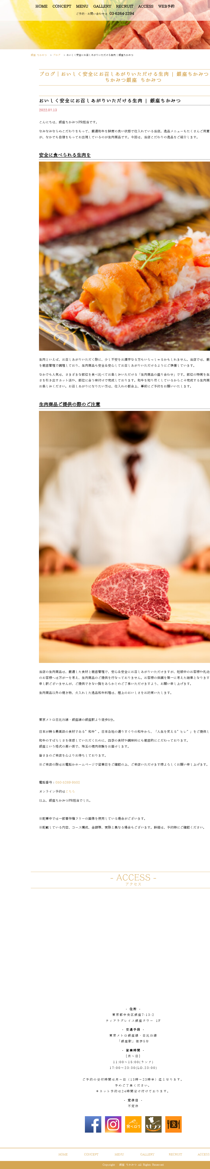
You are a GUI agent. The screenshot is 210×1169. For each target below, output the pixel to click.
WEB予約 (166, 6)
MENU (82, 6)
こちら (70, 791)
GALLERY (102, 6)
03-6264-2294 (105, 14)
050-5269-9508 (67, 782)
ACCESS (145, 6)
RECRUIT (124, 6)
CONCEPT (61, 6)
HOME (41, 6)
